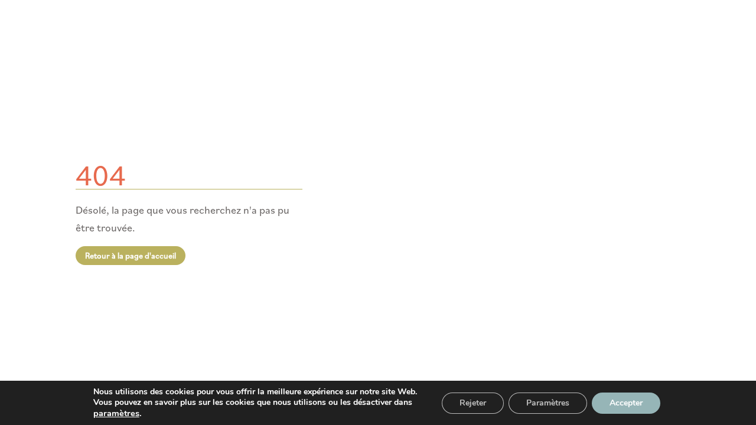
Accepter (626, 402)
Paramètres (547, 402)
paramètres (116, 413)
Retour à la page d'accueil (130, 255)
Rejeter (473, 402)
